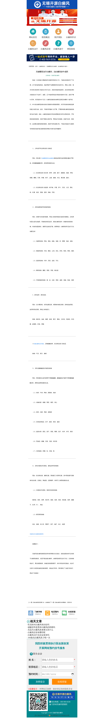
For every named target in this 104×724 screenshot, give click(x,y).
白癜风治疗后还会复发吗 (38, 635)
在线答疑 (62, 681)
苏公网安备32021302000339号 (59, 715)
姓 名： (32, 660)
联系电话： (34, 667)
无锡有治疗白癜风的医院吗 (36, 534)
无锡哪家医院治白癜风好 (47, 158)
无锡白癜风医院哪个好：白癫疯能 (41, 602)
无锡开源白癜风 (57, 713)
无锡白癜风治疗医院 (39, 343)
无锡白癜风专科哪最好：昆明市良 (63, 602)
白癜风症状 (42, 66)
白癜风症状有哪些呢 (36, 632)
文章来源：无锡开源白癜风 (52, 75)
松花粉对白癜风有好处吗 (38, 625)
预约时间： (34, 674)
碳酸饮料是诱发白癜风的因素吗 (41, 627)
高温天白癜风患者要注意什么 (40, 630)
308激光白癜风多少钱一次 (38, 638)
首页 (36, 66)
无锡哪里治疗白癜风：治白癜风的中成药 (57, 66)
